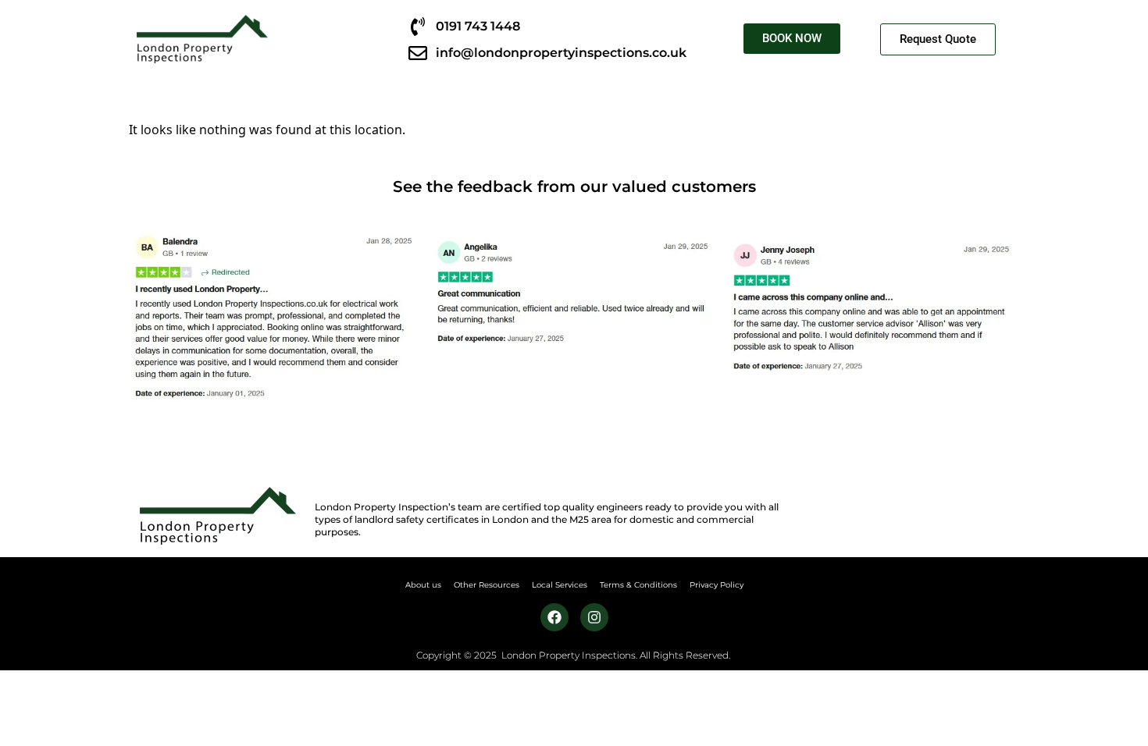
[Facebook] (554, 617)
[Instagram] (594, 617)
